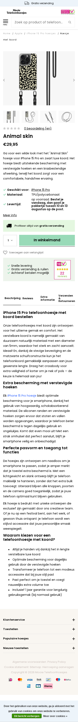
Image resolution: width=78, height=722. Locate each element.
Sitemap (35, 667)
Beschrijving (13, 298)
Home (7, 33)
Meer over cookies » (55, 716)
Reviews (27, 298)
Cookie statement (16, 667)
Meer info (10, 215)
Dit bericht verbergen (26, 716)
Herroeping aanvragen (58, 667)
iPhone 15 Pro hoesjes (41, 33)
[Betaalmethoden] (10, 679)
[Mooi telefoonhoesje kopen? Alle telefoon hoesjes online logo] (16, 11)
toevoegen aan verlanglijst (26, 252)
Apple (18, 33)
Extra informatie (48, 298)
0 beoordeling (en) (38, 128)
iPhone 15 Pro (40, 190)
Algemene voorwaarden (29, 662)
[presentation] (4, 80)
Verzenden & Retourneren (66, 298)
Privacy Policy (56, 662)
